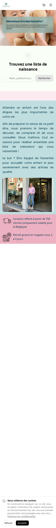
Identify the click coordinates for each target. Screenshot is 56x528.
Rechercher (44, 78)
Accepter (22, 522)
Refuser (9, 522)
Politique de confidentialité (21, 516)
